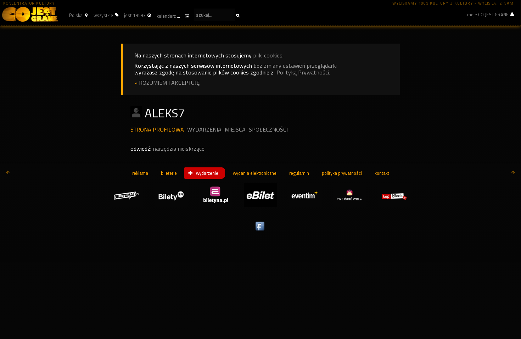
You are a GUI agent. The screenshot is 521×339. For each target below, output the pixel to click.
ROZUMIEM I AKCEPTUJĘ (169, 82)
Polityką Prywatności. (303, 72)
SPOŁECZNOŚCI (268, 129)
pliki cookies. (268, 55)
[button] (77, 15)
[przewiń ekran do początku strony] (8, 173)
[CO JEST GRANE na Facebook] (260, 230)
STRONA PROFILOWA (157, 129)
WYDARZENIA (204, 129)
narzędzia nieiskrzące (179, 148)
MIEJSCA (235, 129)
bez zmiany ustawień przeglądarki (295, 65)
